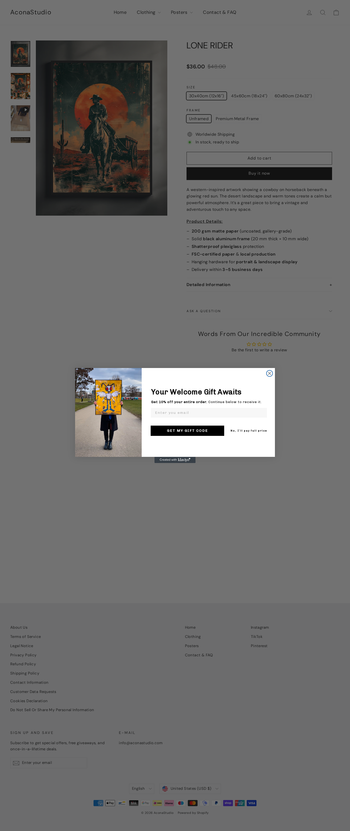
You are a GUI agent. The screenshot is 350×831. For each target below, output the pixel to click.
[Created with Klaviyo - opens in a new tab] (175, 460)
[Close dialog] (269, 373)
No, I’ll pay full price (249, 430)
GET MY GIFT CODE (187, 430)
